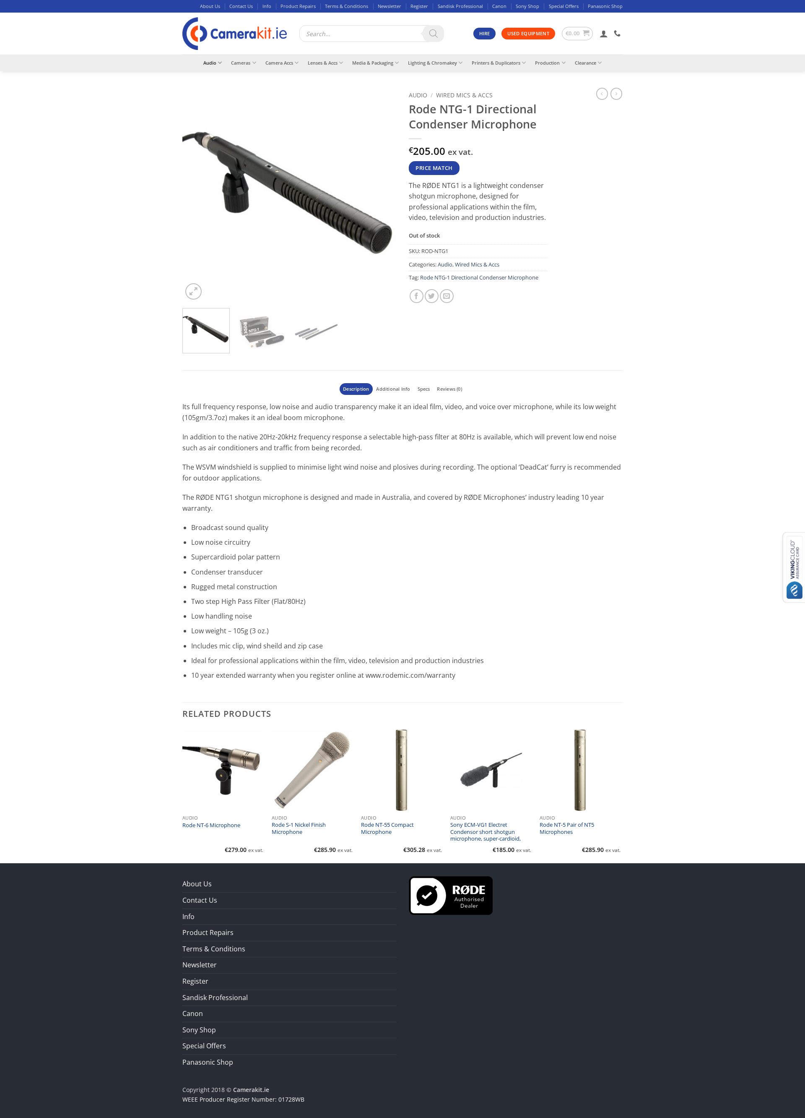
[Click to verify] (451, 895)
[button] (577, 33)
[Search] (433, 33)
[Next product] (602, 93)
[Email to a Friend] (447, 296)
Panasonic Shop (605, 6)
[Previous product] (616, 93)
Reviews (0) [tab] (449, 389)
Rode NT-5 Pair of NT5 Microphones (567, 828)
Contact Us (241, 6)
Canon (499, 6)
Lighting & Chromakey (432, 63)
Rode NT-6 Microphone (211, 825)
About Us (210, 6)
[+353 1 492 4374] (618, 33)
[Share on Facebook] (416, 296)
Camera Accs (279, 63)
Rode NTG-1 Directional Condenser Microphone (479, 277)
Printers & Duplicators (496, 63)
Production (547, 63)
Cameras (240, 63)
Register (419, 6)
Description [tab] (356, 389)
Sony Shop (527, 6)
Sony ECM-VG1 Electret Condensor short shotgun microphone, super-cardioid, (485, 832)
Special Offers (564, 6)
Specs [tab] (424, 389)
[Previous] (197, 194)
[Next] (381, 194)
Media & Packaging (372, 63)
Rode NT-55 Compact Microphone (387, 828)
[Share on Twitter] (432, 296)
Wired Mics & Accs (464, 95)
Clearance (585, 63)
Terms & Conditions (346, 6)
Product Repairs (298, 6)
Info (266, 6)
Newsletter (389, 6)
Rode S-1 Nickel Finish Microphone (299, 828)
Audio (209, 63)
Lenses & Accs (323, 63)
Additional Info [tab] (393, 389)
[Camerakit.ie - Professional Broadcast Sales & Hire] (234, 33)
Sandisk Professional (460, 6)
